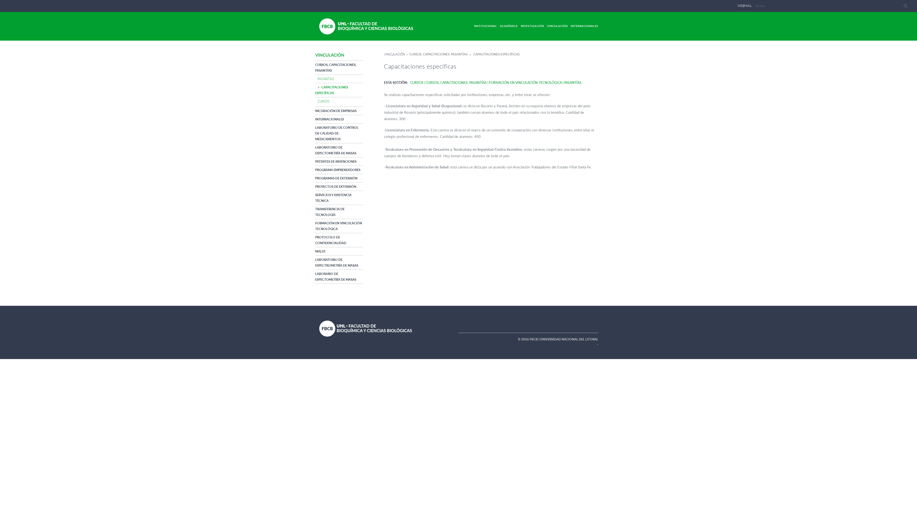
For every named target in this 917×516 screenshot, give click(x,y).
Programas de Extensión (336, 178)
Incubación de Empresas (336, 111)
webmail (744, 6)
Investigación (532, 25)
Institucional (485, 25)
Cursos (324, 101)
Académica (509, 25)
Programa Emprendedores (337, 170)
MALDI (320, 251)
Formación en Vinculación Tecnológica (525, 83)
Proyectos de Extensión (335, 186)
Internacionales (584, 25)
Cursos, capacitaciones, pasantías (456, 83)
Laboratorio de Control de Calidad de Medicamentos (336, 133)
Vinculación (557, 25)
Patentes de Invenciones (336, 161)
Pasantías (326, 79)
